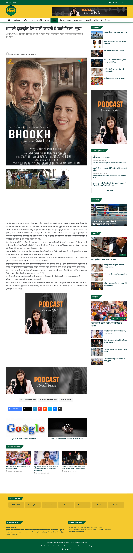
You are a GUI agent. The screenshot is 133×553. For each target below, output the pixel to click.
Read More (15, 534)
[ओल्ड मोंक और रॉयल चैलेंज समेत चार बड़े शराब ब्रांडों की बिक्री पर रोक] (97, 44)
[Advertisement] (46, 45)
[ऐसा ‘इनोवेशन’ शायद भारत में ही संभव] (97, 53)
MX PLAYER (66, 400)
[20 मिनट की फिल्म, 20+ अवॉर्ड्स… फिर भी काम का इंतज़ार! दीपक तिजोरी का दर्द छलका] (97, 352)
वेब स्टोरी (88, 20)
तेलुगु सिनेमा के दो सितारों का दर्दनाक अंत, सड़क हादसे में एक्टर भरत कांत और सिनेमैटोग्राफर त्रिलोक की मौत (46, 468)
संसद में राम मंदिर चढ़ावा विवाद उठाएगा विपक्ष (115, 274)
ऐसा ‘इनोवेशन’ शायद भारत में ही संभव (114, 50)
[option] (109, 215)
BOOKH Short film (28, 400)
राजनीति (39, 20)
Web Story (89, 546)
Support (73, 546)
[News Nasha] (11, 10)
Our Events (105, 20)
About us (44, 546)
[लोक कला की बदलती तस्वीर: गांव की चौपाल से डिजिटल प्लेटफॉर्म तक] (18, 458)
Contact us (81, 546)
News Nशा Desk (14, 54)
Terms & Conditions (64, 546)
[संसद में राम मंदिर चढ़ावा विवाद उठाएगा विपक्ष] (97, 277)
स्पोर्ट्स (69, 20)
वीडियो (96, 20)
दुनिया (25, 20)
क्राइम (47, 20)
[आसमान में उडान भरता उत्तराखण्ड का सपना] (97, 35)
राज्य (31, 20)
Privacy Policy (52, 546)
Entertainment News (49, 400)
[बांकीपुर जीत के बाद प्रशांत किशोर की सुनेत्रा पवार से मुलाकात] (97, 72)
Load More (109, 190)
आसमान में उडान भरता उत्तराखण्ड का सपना (115, 32)
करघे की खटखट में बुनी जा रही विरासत (114, 78)
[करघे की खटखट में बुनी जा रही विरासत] (97, 81)
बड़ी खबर (17, 20)
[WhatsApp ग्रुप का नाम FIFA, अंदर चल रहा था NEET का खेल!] (97, 63)
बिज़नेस (62, 20)
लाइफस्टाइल (78, 20)
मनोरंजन (54, 20)
